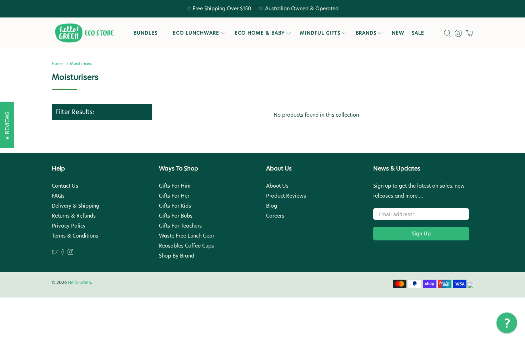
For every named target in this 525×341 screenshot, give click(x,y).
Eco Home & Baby (260, 33)
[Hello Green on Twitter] (55, 252)
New (398, 33)
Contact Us (65, 185)
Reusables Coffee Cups (186, 245)
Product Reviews (286, 195)
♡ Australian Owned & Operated (299, 8)
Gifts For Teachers (180, 225)
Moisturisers (81, 64)
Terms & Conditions (75, 235)
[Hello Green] (84, 33)
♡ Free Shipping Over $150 (218, 8)
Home (57, 64)
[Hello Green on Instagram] (71, 252)
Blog (271, 205)
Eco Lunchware (196, 33)
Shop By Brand (176, 255)
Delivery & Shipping (75, 205)
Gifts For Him (174, 185)
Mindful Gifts (320, 33)
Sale (418, 33)
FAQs (58, 195)
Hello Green (79, 282)
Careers (275, 215)
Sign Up (421, 233)
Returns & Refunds (74, 215)
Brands (366, 33)
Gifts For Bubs (175, 215)
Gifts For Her (174, 195)
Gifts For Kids (175, 205)
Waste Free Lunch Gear (186, 235)
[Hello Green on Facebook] (63, 252)
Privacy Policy (69, 225)
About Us (277, 185)
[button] (506, 322)
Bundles (146, 33)
